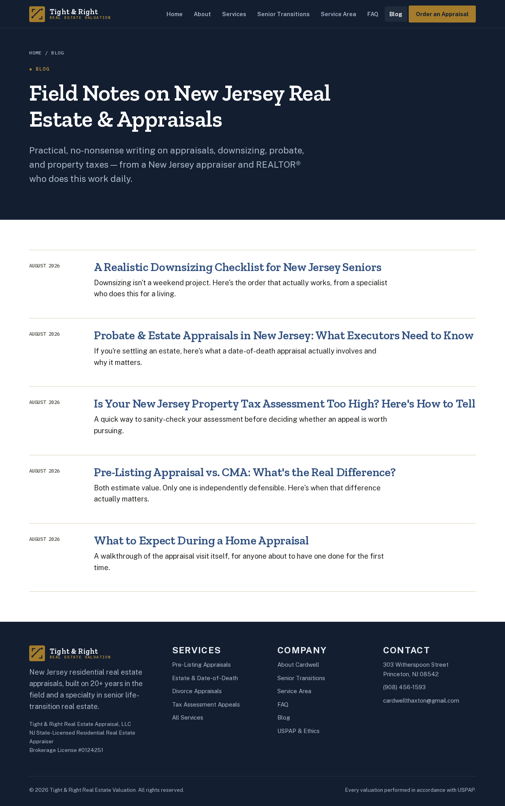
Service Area (338, 14)
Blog (395, 14)
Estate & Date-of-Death (205, 678)
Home (174, 14)
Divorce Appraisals (197, 691)
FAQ (372, 14)
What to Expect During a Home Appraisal (201, 540)
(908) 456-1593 (404, 687)
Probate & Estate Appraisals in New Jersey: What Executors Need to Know (284, 335)
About (202, 14)
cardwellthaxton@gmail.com (421, 700)
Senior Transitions (283, 14)
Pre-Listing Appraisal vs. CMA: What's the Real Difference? (244, 472)
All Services (187, 717)
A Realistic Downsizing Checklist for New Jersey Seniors (237, 267)
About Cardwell (298, 664)
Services (234, 14)
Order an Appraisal (442, 14)
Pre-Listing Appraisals (201, 664)
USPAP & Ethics (298, 730)
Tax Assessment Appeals (206, 704)
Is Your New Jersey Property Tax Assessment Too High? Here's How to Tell (284, 403)
